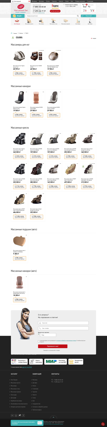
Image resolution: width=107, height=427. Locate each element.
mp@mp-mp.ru (41, 12)
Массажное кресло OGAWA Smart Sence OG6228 (19, 179)
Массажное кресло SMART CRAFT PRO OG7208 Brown (19, 209)
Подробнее (15, 423)
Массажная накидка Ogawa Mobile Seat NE (19, 108)
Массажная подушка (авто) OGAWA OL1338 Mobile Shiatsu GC (19, 251)
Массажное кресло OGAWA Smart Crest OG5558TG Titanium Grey (53, 149)
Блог (72, 1)
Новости (61, 1)
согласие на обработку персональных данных (66, 340)
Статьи (66, 1)
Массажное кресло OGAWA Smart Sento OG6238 (36, 179)
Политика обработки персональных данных (53, 424)
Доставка (41, 1)
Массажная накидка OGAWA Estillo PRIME (36, 108)
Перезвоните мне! (52, 346)
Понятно (40, 422)
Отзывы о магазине (80, 1)
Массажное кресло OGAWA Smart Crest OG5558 (36, 149)
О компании (90, 1)
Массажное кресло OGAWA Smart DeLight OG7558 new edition (70, 149)
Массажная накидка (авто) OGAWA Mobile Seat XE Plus (19, 292)
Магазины (34, 1)
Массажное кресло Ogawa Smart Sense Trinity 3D (19, 149)
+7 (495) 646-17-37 (39, 11)
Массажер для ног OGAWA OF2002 (36, 66)
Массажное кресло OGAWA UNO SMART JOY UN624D (87, 179)
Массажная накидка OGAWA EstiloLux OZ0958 (53, 108)
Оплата (48, 1)
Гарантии (54, 1)
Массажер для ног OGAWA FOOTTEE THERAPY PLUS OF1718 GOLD (53, 66)
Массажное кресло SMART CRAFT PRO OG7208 (70, 179)
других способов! (27, 367)
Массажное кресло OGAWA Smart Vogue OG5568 (53, 179)
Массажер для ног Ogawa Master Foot (18, 66)
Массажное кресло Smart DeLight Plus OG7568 (87, 149)
